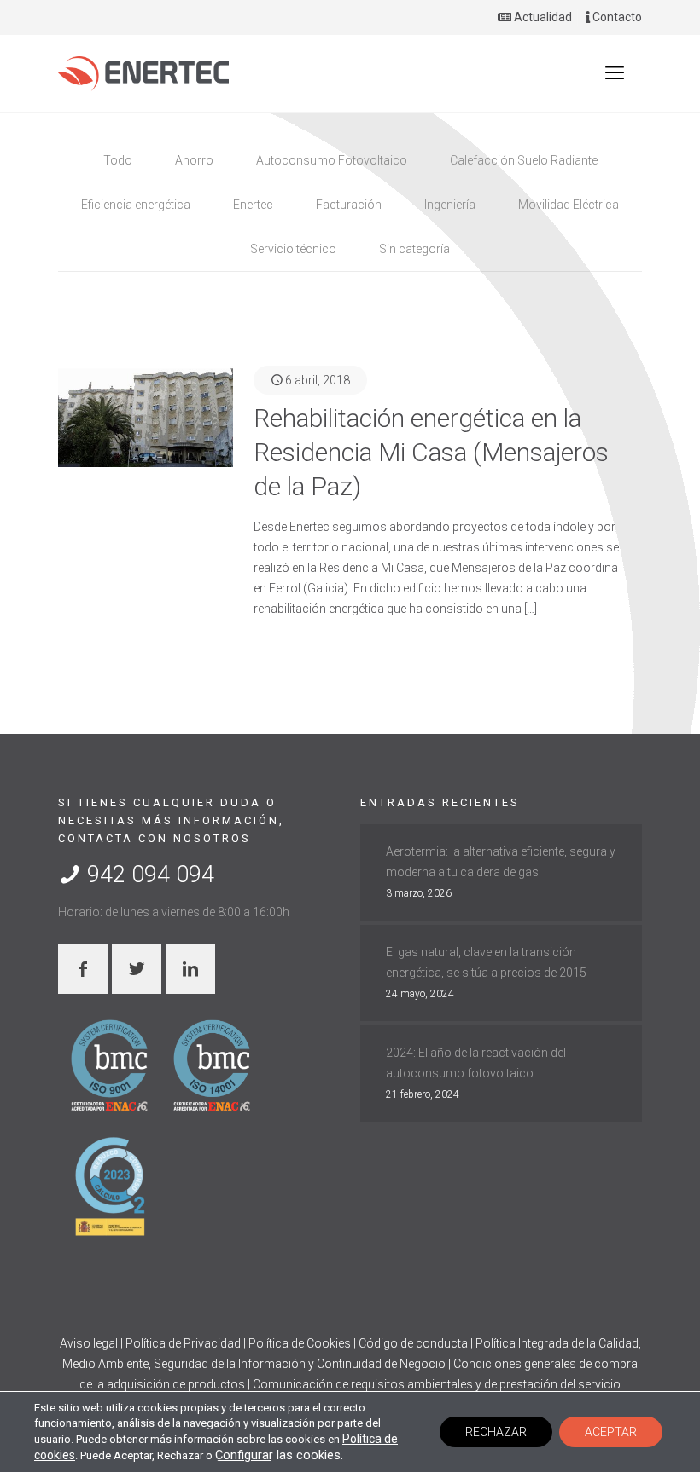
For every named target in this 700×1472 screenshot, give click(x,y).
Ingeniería (449, 204)
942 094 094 (147, 874)
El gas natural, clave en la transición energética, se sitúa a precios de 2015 (486, 962)
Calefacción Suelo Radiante (524, 160)
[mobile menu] (614, 73)
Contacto (616, 17)
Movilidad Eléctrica (568, 204)
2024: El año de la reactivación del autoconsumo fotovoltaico (476, 1063)
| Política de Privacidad (181, 1343)
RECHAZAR (496, 1432)
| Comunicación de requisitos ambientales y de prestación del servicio (434, 1384)
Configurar (244, 1455)
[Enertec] (143, 73)
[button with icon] (83, 969)
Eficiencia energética (135, 204)
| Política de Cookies (298, 1343)
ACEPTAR (611, 1432)
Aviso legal (90, 1343)
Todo (117, 160)
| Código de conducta (411, 1343)
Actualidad (541, 17)
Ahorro (194, 160)
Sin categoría (414, 249)
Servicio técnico (293, 249)
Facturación (349, 204)
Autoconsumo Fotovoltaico (331, 160)
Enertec (253, 204)
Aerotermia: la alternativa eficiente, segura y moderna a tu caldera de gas (500, 862)
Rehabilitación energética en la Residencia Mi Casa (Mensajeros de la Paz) (431, 452)
